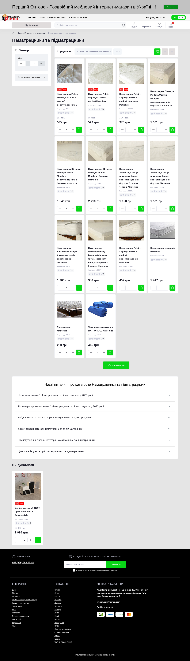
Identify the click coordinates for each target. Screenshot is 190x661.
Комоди (57, 610)
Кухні (56, 616)
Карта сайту (17, 619)
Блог (14, 590)
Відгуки (15, 593)
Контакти (16, 613)
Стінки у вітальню (61, 632)
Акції (14, 610)
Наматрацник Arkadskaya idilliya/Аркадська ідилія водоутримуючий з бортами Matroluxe (160, 176)
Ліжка (56, 613)
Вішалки (57, 600)
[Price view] (172, 51)
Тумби (57, 636)
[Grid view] (157, 51)
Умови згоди (17, 606)
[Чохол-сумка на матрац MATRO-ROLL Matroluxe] (100, 309)
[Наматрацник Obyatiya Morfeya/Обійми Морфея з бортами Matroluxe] (100, 151)
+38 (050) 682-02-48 (23, 562)
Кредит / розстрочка (20, 603)
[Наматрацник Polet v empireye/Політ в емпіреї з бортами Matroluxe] (131, 73)
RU (175, 17)
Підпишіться (116, 564)
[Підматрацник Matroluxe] (69, 309)
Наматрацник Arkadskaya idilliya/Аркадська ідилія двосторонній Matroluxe (67, 255)
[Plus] (73, 130)
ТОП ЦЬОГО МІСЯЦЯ (78, 17)
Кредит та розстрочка (57, 17)
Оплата (42, 17)
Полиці (57, 619)
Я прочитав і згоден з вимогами (97, 570)
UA (182, 17)
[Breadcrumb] (13, 33)
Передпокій (59, 623)
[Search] (123, 25)
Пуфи (56, 626)
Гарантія (16, 596)
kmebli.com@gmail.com (108, 602)
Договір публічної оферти (94, 570)
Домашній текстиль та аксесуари (31, 33)
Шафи (57, 639)
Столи (57, 590)
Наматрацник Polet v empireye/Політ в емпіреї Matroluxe (99, 97)
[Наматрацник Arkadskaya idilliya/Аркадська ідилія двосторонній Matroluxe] (69, 230)
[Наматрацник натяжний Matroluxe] (162, 230)
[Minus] (60, 130)
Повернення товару (20, 616)
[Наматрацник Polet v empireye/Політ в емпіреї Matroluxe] (100, 73)
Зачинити (170, 7)
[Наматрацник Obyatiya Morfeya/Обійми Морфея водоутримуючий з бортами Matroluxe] (69, 151)
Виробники (16, 623)
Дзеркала (58, 606)
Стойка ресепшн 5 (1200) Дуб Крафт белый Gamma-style (27, 511)
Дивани (57, 603)
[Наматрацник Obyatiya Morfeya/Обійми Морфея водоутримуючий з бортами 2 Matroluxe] (162, 73)
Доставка (32, 17)
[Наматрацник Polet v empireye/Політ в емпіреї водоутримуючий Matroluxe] (131, 230)
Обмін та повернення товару (24, 600)
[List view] (165, 51)
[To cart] (79, 130)
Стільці (57, 593)
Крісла (57, 596)
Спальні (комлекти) (62, 629)
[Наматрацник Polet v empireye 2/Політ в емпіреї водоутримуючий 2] (69, 73)
